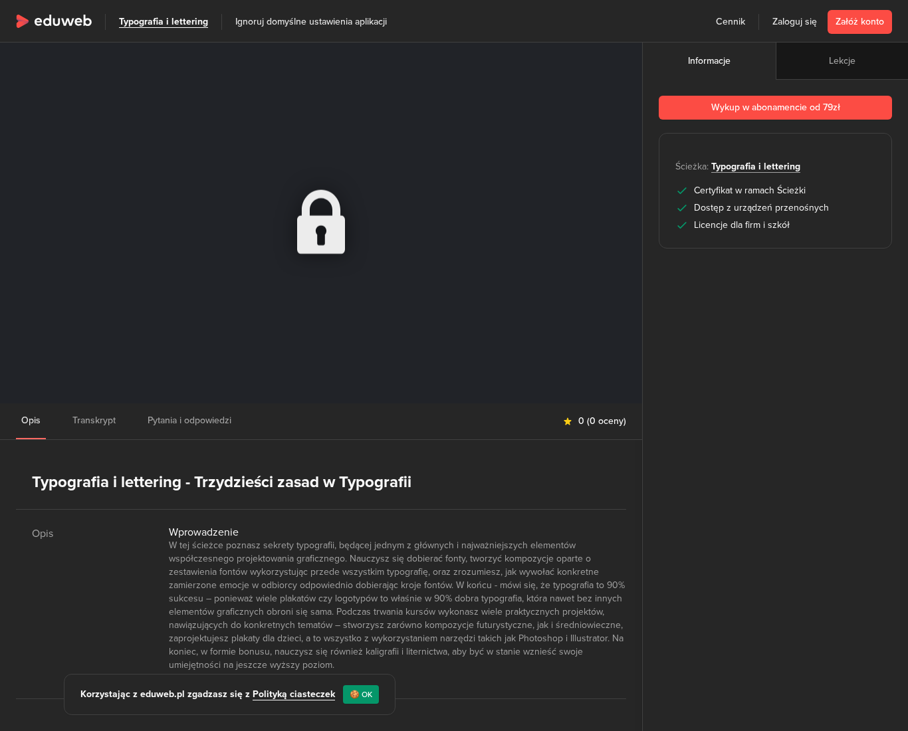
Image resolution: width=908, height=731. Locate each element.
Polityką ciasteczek (294, 694)
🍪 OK (361, 694)
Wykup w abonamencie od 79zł (775, 107)
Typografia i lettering (163, 21)
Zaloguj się (794, 21)
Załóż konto (860, 21)
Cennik (730, 21)
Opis (31, 420)
